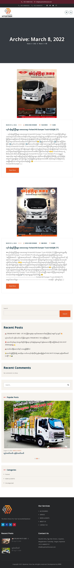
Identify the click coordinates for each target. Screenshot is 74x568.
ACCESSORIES (44, 511)
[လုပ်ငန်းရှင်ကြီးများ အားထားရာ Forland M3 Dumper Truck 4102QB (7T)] (37, 94)
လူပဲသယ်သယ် (16, 548)
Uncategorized (9, 483)
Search (6, 308)
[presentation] (4, 458)
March (41, 44)
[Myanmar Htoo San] (7, 12)
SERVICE (42, 515)
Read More (12, 170)
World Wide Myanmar (31, 125)
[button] (35, 458)
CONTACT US (43, 525)
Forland (7, 474)
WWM (59, 564)
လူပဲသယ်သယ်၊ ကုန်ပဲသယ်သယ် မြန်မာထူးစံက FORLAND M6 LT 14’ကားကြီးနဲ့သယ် (27, 338)
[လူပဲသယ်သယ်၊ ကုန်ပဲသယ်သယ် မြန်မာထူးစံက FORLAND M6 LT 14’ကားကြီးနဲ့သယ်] (37, 424)
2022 (34, 44)
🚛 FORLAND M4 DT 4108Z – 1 (20, 539)
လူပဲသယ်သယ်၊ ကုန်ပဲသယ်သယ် (14, 453)
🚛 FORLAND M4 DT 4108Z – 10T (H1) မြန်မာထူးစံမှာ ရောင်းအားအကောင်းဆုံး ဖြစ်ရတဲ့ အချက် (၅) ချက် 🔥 (34, 334)
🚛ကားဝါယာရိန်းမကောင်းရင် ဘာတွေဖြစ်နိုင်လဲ (17, 349)
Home (29, 44)
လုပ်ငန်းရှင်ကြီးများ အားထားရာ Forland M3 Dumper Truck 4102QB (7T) (32, 129)
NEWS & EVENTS (17, 451)
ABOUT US (43, 522)
